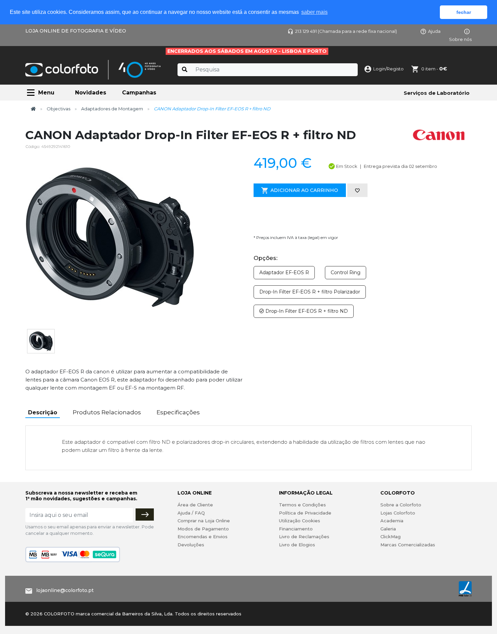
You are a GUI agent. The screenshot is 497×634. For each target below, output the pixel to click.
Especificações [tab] (178, 412)
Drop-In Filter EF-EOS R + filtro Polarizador (309, 292)
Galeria (388, 528)
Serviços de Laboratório (437, 93)
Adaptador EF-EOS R (284, 272)
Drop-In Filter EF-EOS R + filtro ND (306, 311)
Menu (46, 92)
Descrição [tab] (42, 412)
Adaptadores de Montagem (112, 108)
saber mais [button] (314, 12)
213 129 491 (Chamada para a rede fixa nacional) (346, 31)
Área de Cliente (195, 504)
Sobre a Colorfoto (400, 504)
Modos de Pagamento (203, 528)
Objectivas (58, 108)
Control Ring (345, 272)
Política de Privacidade (305, 513)
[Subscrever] (145, 514)
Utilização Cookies (299, 520)
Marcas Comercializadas (407, 544)
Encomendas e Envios (203, 536)
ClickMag (390, 536)
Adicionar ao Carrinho (304, 190)
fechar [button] (463, 12)
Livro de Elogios (297, 544)
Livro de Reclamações (304, 536)
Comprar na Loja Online (204, 520)
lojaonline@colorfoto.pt (65, 590)
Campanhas (139, 92)
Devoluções (191, 544)
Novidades (90, 92)
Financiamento (296, 528)
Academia (391, 520)
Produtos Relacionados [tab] (107, 412)
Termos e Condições (302, 504)
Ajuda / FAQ (191, 513)
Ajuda (434, 31)
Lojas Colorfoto (397, 513)
